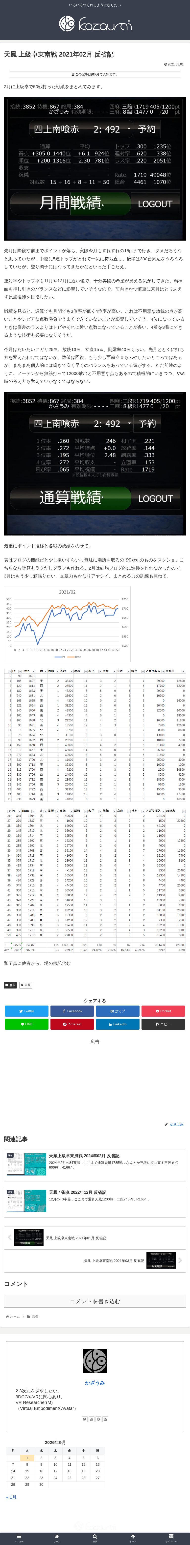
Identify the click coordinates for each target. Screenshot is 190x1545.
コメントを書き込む (95, 1301)
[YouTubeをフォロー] (92, 1419)
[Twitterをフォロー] (85, 1419)
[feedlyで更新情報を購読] (98, 1419)
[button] (175, 848)
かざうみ (95, 1382)
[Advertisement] (95, 1080)
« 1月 (11, 1497)
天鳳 (27, 985)
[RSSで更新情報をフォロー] (105, 1419)
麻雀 (12, 985)
